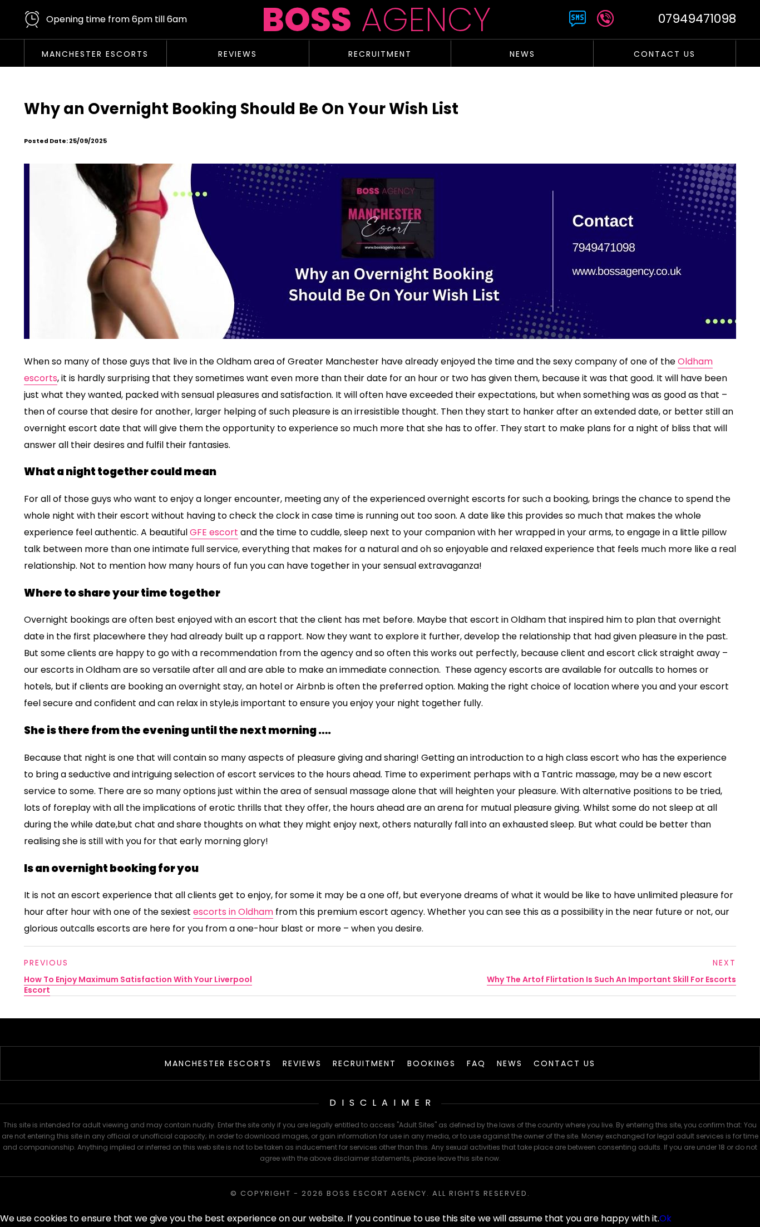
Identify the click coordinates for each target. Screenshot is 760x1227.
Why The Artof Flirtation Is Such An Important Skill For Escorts (611, 979)
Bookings (431, 1063)
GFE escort (214, 532)
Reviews (237, 54)
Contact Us (664, 54)
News (522, 54)
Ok (665, 1218)
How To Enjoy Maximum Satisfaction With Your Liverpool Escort (138, 985)
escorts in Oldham (233, 911)
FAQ (476, 1063)
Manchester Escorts (95, 54)
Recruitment (380, 54)
